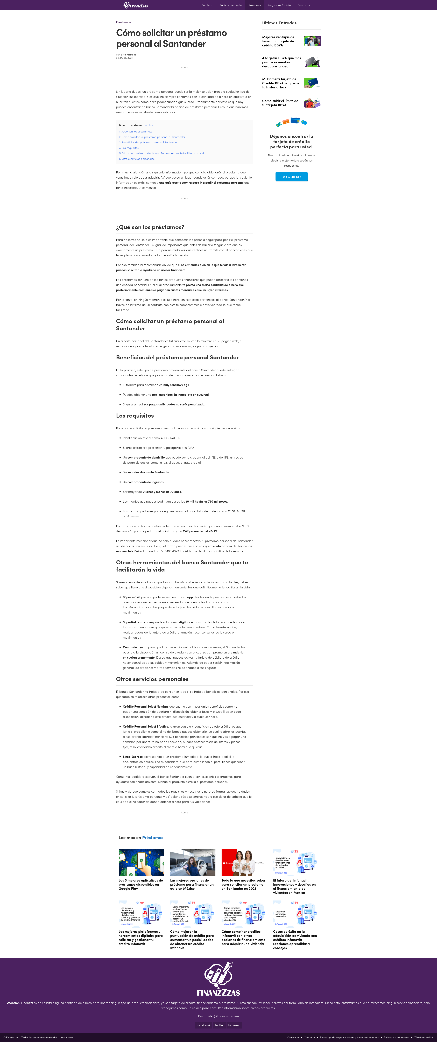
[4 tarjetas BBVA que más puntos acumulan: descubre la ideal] (312, 64)
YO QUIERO (291, 176)
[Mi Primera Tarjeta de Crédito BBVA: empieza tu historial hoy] (312, 85)
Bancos (302, 5)
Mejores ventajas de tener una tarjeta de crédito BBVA (278, 40)
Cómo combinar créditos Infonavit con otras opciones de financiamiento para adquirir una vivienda (243, 937)
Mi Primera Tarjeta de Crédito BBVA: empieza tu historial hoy (280, 82)
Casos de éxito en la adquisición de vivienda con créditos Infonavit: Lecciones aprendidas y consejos (295, 939)
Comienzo (207, 5)
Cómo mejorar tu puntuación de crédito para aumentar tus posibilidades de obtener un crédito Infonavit (192, 939)
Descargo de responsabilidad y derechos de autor (349, 1037)
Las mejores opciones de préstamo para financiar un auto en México (192, 884)
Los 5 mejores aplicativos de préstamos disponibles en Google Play (141, 884)
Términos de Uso (424, 1037)
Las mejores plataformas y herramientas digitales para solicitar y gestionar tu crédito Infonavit (141, 937)
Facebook (203, 1025)
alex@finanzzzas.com (223, 1016)
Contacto (309, 1037)
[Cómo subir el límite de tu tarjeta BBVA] (312, 105)
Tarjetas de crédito (231, 5)
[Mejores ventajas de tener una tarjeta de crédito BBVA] (312, 43)
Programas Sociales (279, 5)
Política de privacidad (396, 1037)
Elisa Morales (128, 54)
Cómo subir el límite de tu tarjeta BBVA (280, 102)
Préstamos (255, 5)
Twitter (219, 1025)
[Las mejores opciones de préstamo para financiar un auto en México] (193, 874)
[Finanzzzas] (135, 5)
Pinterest (234, 1025)
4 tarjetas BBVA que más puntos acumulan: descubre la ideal (281, 61)
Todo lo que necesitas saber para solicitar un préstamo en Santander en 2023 (243, 884)
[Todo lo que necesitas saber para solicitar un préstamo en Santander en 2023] (244, 874)
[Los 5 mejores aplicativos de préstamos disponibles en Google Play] (141, 874)
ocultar (149, 125)
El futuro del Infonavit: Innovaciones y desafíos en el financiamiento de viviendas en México (294, 886)
